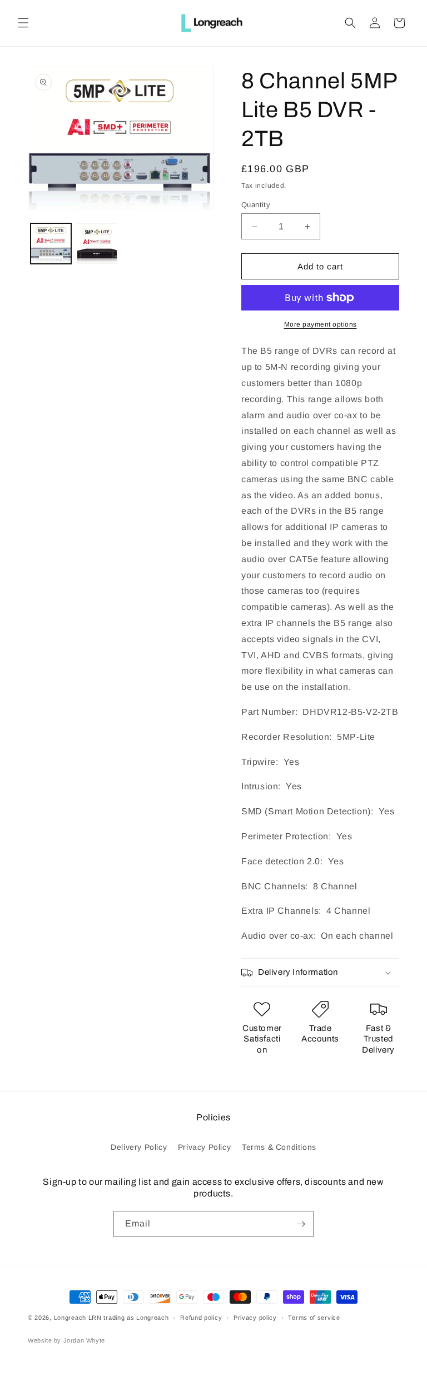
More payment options (320, 324)
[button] (23, 23)
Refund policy (201, 1317)
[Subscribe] (301, 1224)
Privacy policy (255, 1317)
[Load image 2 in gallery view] (97, 243)
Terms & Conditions (279, 1147)
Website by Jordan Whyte (66, 1340)
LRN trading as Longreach (128, 1317)
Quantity (255, 205)
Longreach (70, 1317)
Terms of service (314, 1317)
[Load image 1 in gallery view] (51, 243)
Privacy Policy (204, 1147)
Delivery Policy (139, 1147)
